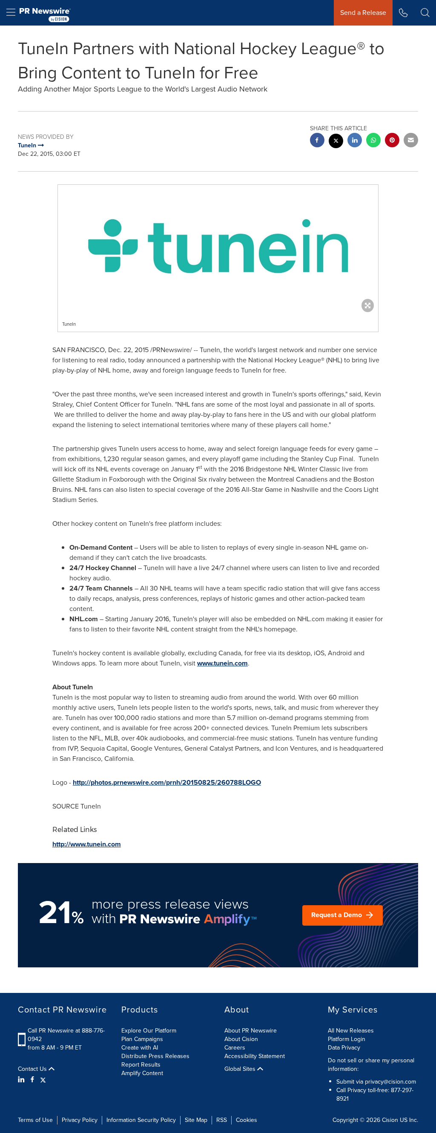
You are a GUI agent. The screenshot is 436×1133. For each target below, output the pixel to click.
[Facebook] (32, 1080)
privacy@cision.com (390, 1081)
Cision (390, 1120)
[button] (218, 246)
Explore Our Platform (148, 1030)
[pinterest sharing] (392, 141)
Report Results (141, 1064)
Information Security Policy (141, 1120)
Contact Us (33, 1069)
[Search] (425, 13)
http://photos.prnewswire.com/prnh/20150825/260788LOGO (167, 782)
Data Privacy (344, 1047)
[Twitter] (43, 1080)
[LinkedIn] (22, 1080)
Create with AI (139, 1047)
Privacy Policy (80, 1120)
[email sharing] (411, 141)
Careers (234, 1047)
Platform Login (346, 1039)
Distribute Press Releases (155, 1056)
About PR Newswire (250, 1030)
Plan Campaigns (142, 1039)
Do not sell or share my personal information (371, 1064)
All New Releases (351, 1030)
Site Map (196, 1120)
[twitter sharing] (336, 142)
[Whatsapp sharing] (373, 141)
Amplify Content (142, 1073)
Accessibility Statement (254, 1056)
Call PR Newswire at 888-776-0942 (66, 1035)
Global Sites (240, 1069)
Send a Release (363, 12)
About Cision (241, 1039)
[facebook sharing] (317, 141)
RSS (221, 1120)
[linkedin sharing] (354, 141)
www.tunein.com (222, 663)
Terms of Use (35, 1120)
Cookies (246, 1120)
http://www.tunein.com (86, 844)
